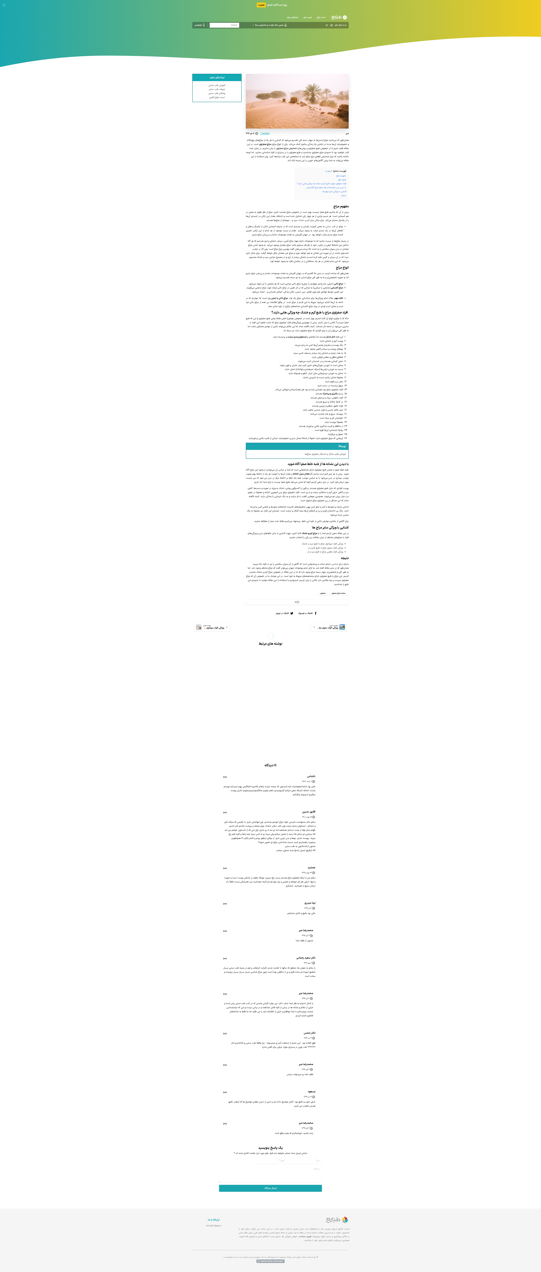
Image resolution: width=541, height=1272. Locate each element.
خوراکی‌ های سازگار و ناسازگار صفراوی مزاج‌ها (325, 454)
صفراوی (323, 593)
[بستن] (4, 5)
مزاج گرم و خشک (306, 220)
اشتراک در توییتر (282, 613)
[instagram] (331, 25)
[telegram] (326, 25)
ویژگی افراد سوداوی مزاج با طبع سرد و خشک (322, 544)
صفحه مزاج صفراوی (338, 593)
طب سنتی (330, 226)
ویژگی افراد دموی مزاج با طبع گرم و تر (325, 548)
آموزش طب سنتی (217, 85)
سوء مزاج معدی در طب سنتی (326, 707)
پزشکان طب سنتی (217, 93)
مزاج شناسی (280, 40)
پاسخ (225, 777)
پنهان (329, 171)
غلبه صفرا (274, 521)
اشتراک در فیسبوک (305, 613)
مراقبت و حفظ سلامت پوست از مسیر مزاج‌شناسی (232, 719)
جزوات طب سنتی (217, 89)
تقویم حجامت (305, 1236)
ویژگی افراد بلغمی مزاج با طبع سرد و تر (325, 552)
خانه (291, 40)
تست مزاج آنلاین (217, 97)
